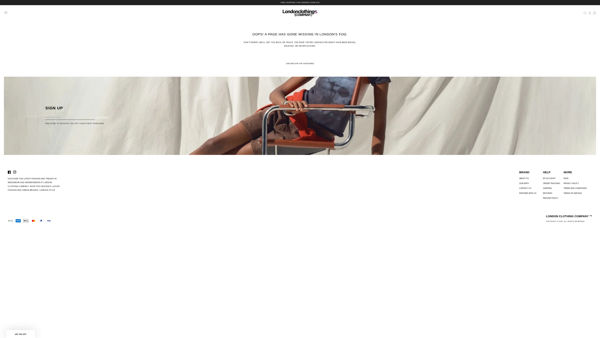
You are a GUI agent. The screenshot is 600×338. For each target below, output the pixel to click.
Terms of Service (573, 193)
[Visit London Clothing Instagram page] (14, 172)
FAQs (566, 178)
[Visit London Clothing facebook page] (9, 172)
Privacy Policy (571, 183)
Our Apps (524, 183)
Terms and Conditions (575, 188)
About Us (524, 178)
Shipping (547, 188)
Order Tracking (551, 183)
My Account (549, 178)
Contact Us (525, 188)
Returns (547, 193)
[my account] (589, 13)
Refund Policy (550, 198)
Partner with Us (527, 193)
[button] (20, 334)
